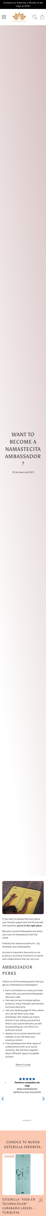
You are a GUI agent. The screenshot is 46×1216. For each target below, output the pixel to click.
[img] (23, 1079)
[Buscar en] (34, 17)
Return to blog (23, 1064)
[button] (4, 17)
